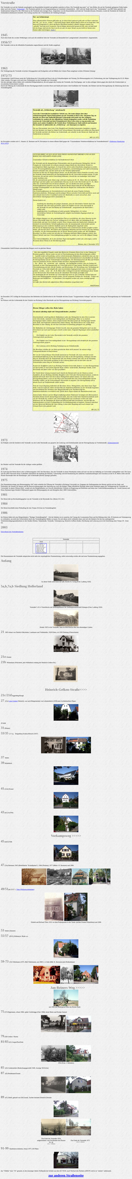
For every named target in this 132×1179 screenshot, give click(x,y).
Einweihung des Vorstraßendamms (12, 532)
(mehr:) (53, 30)
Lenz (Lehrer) (13, 701)
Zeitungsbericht (113, 443)
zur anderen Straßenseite (66, 1175)
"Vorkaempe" (20, 9)
